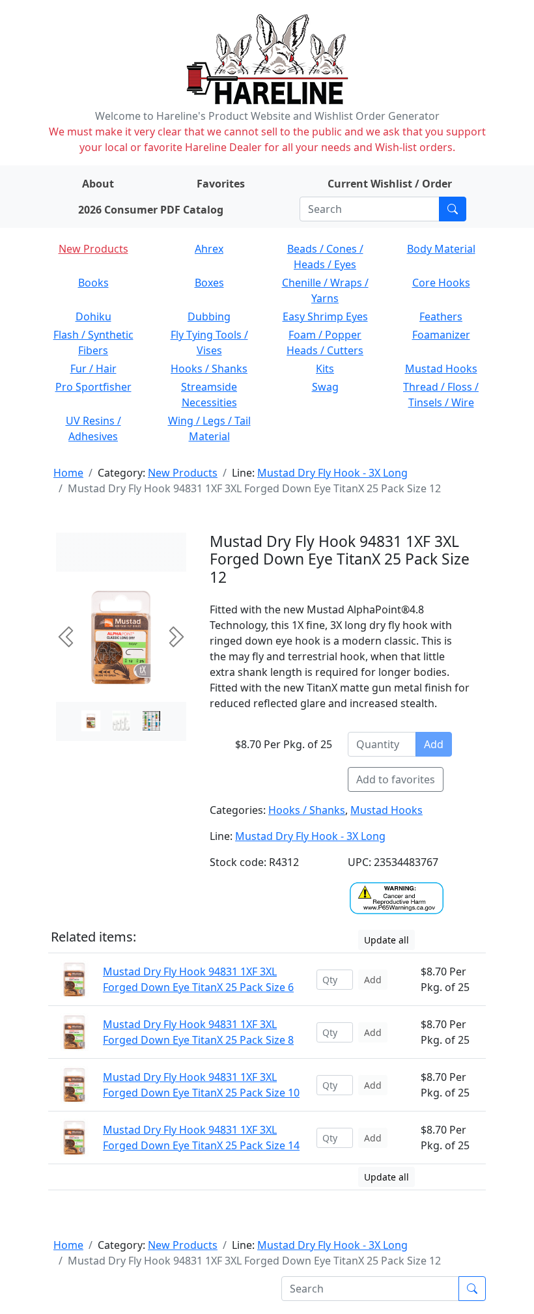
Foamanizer (441, 335)
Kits (325, 368)
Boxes (209, 282)
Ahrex (209, 249)
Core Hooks (441, 282)
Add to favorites (395, 779)
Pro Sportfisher (93, 387)
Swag (325, 387)
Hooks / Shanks (209, 368)
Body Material (441, 249)
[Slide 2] (151, 721)
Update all (386, 940)
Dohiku (93, 316)
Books (93, 282)
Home (68, 473)
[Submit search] (452, 209)
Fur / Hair (93, 368)
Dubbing (209, 316)
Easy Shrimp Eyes (325, 316)
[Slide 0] (91, 721)
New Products (93, 249)
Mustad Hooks (441, 368)
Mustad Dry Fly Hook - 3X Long (332, 473)
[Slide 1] (121, 721)
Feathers (440, 316)
